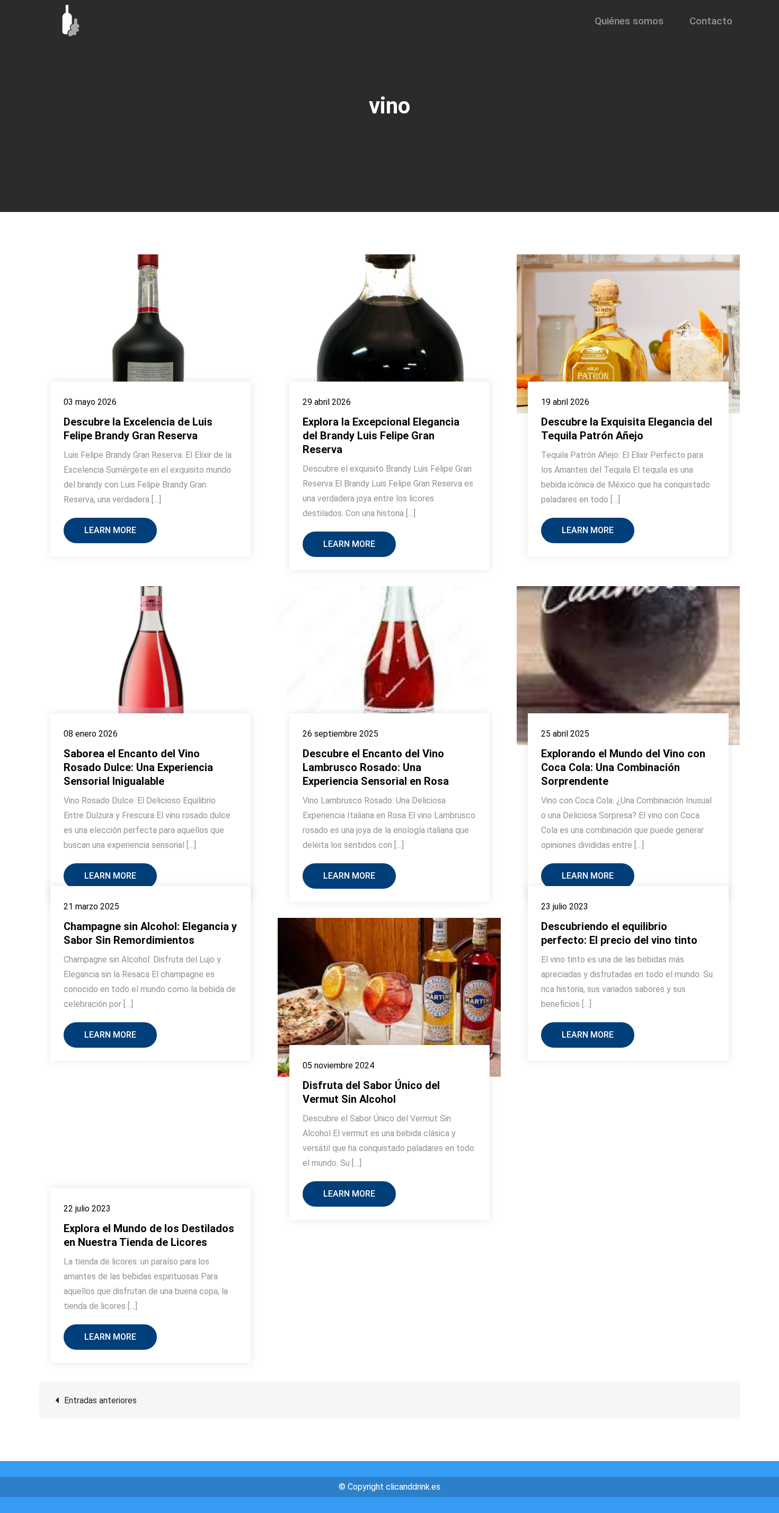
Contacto (710, 21)
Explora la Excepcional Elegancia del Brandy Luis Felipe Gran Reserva (381, 435)
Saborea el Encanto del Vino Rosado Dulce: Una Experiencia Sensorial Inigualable (138, 767)
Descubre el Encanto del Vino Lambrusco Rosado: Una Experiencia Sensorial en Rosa (376, 767)
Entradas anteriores (100, 1400)
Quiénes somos (629, 21)
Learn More (110, 530)
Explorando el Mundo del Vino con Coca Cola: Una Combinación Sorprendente (623, 767)
